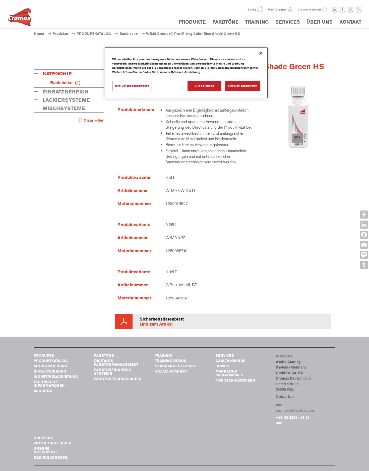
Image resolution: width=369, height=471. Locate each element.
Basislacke (128, 34)
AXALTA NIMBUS (230, 361)
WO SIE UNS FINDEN (52, 443)
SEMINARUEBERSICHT (176, 366)
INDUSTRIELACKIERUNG (56, 377)
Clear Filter (94, 120)
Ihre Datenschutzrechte (132, 85)
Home (39, 34)
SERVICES (287, 22)
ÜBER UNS (319, 22)
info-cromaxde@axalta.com (295, 408)
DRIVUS (222, 366)
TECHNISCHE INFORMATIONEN (49, 384)
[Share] (364, 215)
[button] (260, 9)
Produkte (60, 34)
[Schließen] (260, 53)
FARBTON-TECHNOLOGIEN (117, 379)
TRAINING (257, 22)
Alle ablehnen (204, 85)
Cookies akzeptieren (243, 85)
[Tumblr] (364, 265)
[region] (186, 72)
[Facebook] (364, 235)
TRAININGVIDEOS (170, 361)
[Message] (364, 255)
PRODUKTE (192, 22)
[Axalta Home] (20, 18)
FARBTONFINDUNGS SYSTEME (112, 372)
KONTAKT (350, 22)
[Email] (364, 245)
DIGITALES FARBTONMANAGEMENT (116, 363)
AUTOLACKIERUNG (50, 366)
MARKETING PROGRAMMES (229, 373)
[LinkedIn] (364, 225)
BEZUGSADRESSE (51, 457)
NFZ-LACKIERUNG (50, 371)
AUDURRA (43, 391)
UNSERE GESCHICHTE (46, 450)
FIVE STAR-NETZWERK (235, 380)
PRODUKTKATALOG (94, 34)
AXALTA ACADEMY (171, 371)
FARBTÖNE (225, 22)
